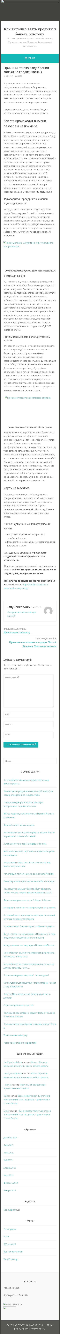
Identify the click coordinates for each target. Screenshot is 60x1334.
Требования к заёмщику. (17, 631)
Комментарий (12, 677)
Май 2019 (7, 1160)
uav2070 (18, 76)
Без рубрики (9, 1209)
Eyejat (6, 1110)
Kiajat (6, 1095)
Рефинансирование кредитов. (18, 1005)
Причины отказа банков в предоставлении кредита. (28, 926)
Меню (31, 58)
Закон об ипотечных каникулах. (19, 824)
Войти (6, 1236)
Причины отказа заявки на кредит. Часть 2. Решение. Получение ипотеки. (33, 642)
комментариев (12, 1251)
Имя (7, 714)
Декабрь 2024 (10, 1137)
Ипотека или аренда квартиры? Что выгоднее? (26, 975)
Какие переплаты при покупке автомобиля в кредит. (29, 881)
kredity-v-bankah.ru (12, 1062)
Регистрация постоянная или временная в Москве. (28, 873)
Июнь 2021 (8, 1152)
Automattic (38, 1328)
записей (9, 1244)
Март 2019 (8, 1175)
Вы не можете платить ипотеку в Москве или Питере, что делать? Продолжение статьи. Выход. (26, 1099)
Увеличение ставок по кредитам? (19, 1042)
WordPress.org (10, 1259)
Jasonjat (7, 1084)
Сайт (7, 734)
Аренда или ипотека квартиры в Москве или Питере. (29, 945)
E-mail (8, 724)
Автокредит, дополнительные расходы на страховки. (29, 907)
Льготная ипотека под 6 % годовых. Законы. (24, 843)
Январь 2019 (9, 1190)
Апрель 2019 (9, 1167)
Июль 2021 (8, 1145)
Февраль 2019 (10, 1182)
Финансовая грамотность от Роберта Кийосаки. (27, 900)
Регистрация (9, 1229)
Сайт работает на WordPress (25, 1325)
